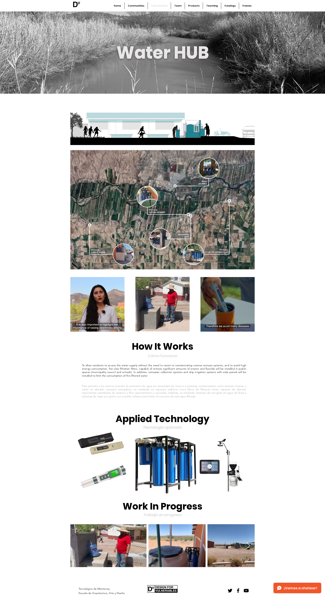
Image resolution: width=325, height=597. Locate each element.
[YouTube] (246, 591)
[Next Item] (248, 545)
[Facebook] (238, 591)
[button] (120, 327)
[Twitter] (230, 591)
